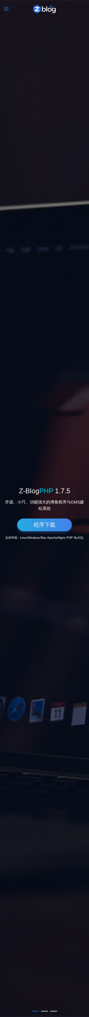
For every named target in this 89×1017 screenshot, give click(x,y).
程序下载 (44, 525)
